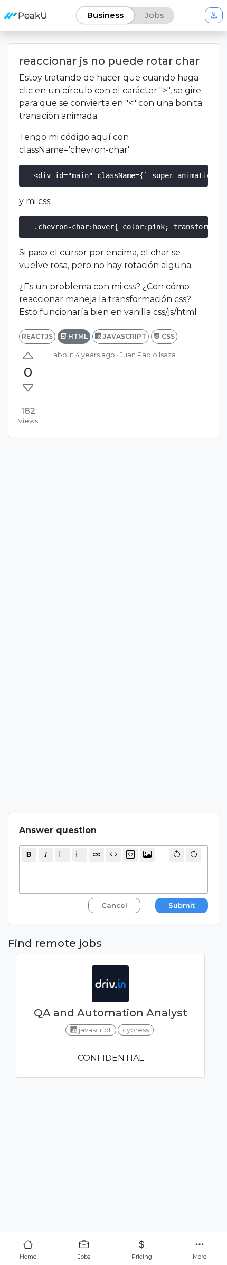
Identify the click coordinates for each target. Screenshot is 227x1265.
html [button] (77, 336)
